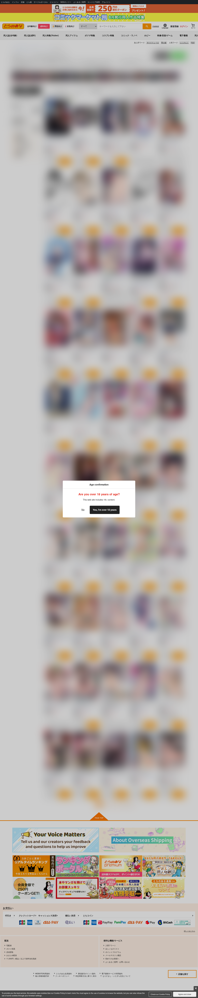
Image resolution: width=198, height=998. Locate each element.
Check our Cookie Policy (160, 994)
